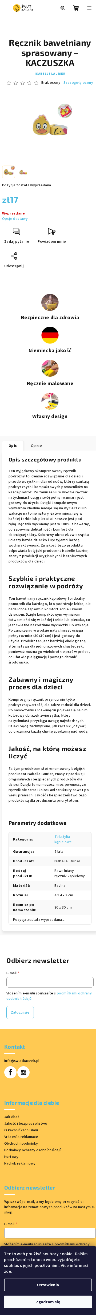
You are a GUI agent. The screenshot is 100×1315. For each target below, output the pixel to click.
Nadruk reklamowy (19, 1163)
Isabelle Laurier (50, 74)
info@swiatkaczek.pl (21, 1061)
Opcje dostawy (15, 218)
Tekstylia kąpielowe (63, 839)
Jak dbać (11, 1117)
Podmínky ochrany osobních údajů (32, 1150)
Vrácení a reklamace (21, 1137)
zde (7, 1271)
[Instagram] (23, 1072)
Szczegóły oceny (78, 82)
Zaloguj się (20, 1012)
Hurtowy (11, 1156)
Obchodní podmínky (21, 1143)
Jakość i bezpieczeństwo (25, 1123)
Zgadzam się (48, 1302)
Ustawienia (48, 1285)
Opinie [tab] (36, 445)
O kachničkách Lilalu (21, 1130)
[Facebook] (10, 1072)
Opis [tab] (13, 445)
